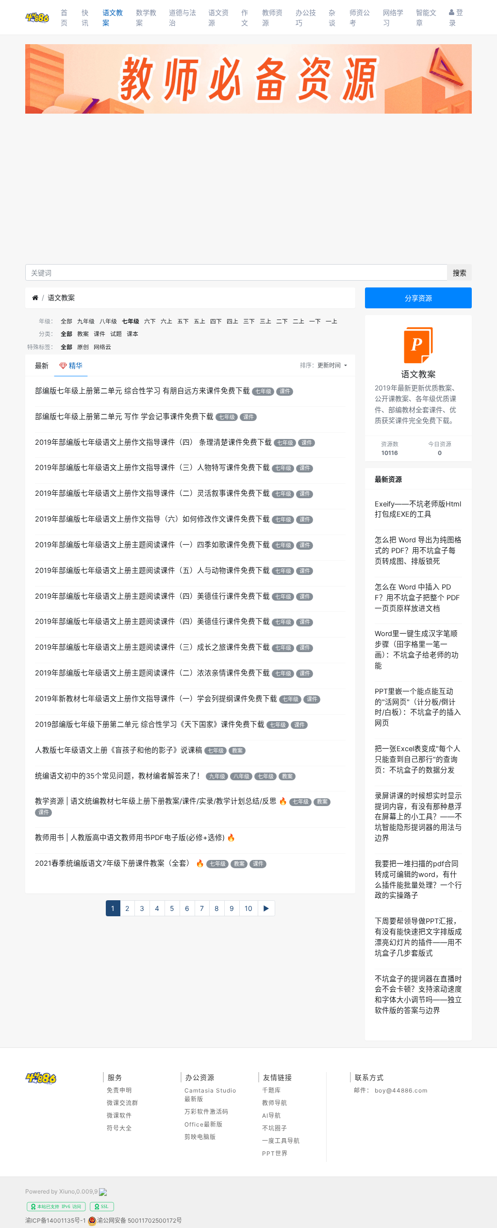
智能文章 (426, 17)
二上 (298, 321)
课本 (132, 333)
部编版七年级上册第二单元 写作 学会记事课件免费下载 (124, 416)
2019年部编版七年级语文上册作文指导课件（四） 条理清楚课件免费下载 (153, 442)
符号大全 (119, 1128)
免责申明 (119, 1090)
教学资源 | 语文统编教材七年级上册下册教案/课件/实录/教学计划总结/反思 (156, 801)
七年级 (130, 321)
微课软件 (119, 1115)
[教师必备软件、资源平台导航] (248, 81)
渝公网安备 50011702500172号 (139, 1220)
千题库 (271, 1090)
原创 (83, 347)
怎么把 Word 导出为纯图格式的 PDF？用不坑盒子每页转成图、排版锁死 (418, 551)
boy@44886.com (401, 1090)
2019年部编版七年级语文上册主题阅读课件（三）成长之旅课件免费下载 (152, 647)
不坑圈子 (274, 1128)
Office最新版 (203, 1124)
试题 (116, 333)
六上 (166, 321)
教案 (83, 333)
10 (248, 908)
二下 (282, 321)
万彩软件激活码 (206, 1111)
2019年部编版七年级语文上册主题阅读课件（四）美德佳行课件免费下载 (152, 596)
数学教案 (146, 17)
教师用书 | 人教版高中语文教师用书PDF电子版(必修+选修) (130, 837)
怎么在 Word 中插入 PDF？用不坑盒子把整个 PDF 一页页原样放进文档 (417, 598)
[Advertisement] (248, 191)
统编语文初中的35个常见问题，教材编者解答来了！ (119, 776)
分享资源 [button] (418, 298)
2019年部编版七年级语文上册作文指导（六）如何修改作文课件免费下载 (152, 519)
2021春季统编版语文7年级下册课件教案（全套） (114, 863)
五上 (199, 321)
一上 (331, 321)
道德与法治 (182, 17)
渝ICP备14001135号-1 (55, 1220)
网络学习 (393, 17)
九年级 (86, 321)
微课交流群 (122, 1103)
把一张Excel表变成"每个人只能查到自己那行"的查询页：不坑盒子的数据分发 (418, 759)
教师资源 (272, 17)
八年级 (108, 321)
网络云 (102, 347)
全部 (66, 321)
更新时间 (329, 365)
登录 (456, 17)
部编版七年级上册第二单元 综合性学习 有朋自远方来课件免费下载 (142, 391)
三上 (265, 321)
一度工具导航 (281, 1140)
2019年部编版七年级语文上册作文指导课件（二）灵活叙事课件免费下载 (152, 493)
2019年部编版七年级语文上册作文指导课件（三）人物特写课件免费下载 (152, 467)
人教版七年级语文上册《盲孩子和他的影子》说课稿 (118, 750)
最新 (42, 365)
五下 (183, 321)
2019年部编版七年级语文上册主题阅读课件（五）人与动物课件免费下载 (152, 570)
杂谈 (332, 17)
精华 (75, 365)
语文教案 (112, 17)
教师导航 (274, 1103)
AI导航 (271, 1115)
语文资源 (218, 17)
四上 (232, 321)
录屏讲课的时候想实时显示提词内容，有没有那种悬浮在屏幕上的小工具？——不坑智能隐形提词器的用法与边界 (418, 816)
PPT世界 (275, 1153)
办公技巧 (306, 17)
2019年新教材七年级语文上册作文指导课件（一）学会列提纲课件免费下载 (156, 698)
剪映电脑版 (200, 1137)
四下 (216, 321)
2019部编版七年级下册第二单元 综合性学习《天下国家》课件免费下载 (150, 724)
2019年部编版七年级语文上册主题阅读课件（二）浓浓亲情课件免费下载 (152, 673)
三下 (249, 321)
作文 (244, 17)
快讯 (85, 17)
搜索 (459, 273)
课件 (99, 333)
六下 (150, 321)
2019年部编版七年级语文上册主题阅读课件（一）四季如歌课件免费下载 (152, 544)
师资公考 (359, 17)
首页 (64, 17)
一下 (315, 321)
